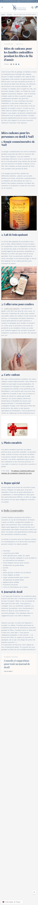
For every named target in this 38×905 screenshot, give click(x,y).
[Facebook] (11, 64)
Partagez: (6, 64)
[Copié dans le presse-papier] (19, 64)
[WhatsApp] (16, 64)
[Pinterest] (14, 64)
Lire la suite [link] (8, 671)
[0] (35, 7)
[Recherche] (32, 7)
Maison (3, 14)
